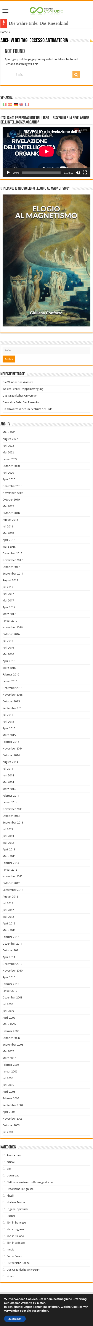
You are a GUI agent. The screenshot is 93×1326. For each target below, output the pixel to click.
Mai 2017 (8, 600)
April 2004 (9, 1112)
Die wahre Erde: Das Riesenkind (38, 23)
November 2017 (12, 560)
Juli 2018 (8, 526)
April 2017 (9, 607)
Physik (10, 1195)
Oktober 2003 (11, 1125)
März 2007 (9, 1058)
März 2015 (9, 735)
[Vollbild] (85, 172)
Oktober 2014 (11, 755)
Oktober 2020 (11, 466)
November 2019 (12, 492)
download (13, 1175)
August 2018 (10, 519)
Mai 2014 (8, 782)
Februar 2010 (11, 984)
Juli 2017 (8, 587)
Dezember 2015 (12, 688)
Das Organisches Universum (20, 395)
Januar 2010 (10, 990)
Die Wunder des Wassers (18, 382)
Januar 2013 (10, 869)
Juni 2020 (8, 472)
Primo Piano (14, 1256)
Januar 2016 (10, 681)
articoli (11, 1162)
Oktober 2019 (11, 499)
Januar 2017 (10, 620)
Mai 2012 (8, 916)
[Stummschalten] (78, 172)
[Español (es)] (10, 104)
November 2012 (12, 876)
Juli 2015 (8, 715)
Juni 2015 (8, 721)
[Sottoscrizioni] (91, 41)
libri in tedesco (16, 1242)
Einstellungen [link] (22, 1307)
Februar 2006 (11, 1064)
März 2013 (9, 856)
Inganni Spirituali (17, 1209)
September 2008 (13, 1044)
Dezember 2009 (12, 997)
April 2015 (9, 728)
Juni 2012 (8, 910)
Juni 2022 (8, 445)
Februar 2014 (11, 795)
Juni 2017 (8, 593)
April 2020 (9, 479)
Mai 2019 (8, 506)
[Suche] (76, 74)
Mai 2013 (8, 842)
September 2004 (13, 1105)
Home (4, 32)
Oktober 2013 (11, 815)
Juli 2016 (8, 640)
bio (9, 1168)
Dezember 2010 (12, 963)
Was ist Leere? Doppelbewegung (23, 388)
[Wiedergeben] (8, 172)
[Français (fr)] (27, 104)
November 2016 (12, 627)
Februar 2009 (11, 1031)
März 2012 (9, 930)
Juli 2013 (8, 829)
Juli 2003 (8, 1132)
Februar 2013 (11, 863)
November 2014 (12, 748)
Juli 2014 (8, 768)
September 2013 (13, 822)
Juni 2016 (8, 647)
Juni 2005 (8, 1085)
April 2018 (9, 540)
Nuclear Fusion (16, 1202)
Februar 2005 (11, 1098)
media (10, 1249)
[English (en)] (21, 104)
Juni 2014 (8, 775)
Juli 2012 (8, 903)
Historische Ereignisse (20, 1189)
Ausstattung (14, 1155)
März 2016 (9, 667)
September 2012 (13, 889)
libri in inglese (15, 1229)
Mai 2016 (8, 654)
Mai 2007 (8, 1051)
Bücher (11, 1215)
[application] (46, 152)
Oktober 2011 (11, 950)
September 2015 (13, 708)
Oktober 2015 (11, 701)
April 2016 (9, 661)
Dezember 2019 (12, 486)
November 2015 (12, 694)
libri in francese (16, 1222)
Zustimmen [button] (14, 1319)
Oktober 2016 (11, 634)
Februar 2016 (11, 674)
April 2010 (9, 977)
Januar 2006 (10, 1071)
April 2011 (9, 957)
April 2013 (9, 849)
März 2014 (9, 789)
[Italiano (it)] (4, 104)
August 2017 (10, 580)
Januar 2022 (10, 459)
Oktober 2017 (11, 566)
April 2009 (9, 1017)
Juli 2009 (8, 1004)
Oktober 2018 (11, 513)
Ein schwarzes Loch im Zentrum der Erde (27, 409)
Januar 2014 (10, 802)
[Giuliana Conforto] (46, 10)
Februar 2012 (11, 937)
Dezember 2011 (12, 943)
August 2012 (10, 896)
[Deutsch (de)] (16, 104)
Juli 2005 (8, 1078)
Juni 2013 (8, 836)
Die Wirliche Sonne (18, 1263)
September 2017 (13, 573)
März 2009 (9, 1024)
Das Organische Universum (23, 1269)
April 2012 (9, 923)
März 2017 (9, 614)
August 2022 (10, 439)
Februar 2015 (11, 741)
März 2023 (9, 432)
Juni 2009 (8, 1011)
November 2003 (12, 1118)
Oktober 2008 (11, 1037)
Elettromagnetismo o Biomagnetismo (30, 1182)
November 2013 (12, 809)
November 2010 (12, 970)
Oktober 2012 (11, 883)
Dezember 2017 (12, 553)
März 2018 (9, 546)
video (10, 1276)
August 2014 (10, 762)
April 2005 (9, 1091)
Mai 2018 (8, 533)
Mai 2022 (8, 452)
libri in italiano (15, 1236)
